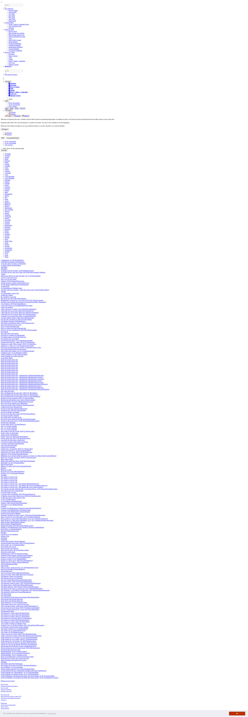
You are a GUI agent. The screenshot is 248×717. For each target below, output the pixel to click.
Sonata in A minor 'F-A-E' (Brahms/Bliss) (13, 559)
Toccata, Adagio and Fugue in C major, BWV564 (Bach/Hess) (20, 609)
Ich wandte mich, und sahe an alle (11, 417)
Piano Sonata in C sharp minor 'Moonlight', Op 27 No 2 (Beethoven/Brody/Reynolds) (27, 520)
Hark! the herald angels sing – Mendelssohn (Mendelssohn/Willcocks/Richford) (25, 389)
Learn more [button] (52, 713)
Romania (7, 227)
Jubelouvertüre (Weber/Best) (9, 435)
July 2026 (12, 14)
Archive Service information (8, 705)
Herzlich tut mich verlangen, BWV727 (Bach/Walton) (17, 398)
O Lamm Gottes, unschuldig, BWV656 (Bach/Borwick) (18, 494)
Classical (7, 171)
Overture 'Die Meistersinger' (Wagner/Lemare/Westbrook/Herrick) (21, 508)
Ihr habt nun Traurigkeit (8, 422)
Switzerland (8, 248)
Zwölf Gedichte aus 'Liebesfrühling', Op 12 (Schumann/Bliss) (20, 672)
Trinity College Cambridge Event (19, 24)
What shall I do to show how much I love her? (15, 658)
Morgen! (3, 468)
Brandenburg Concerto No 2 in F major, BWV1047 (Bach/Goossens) (22, 300)
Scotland (7, 234)
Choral (7, 169)
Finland (7, 182)
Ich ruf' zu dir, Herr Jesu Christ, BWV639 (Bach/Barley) (18, 414)
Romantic (8, 229)
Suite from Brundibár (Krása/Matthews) (13, 569)
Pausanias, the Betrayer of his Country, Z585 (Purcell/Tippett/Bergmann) (23, 515)
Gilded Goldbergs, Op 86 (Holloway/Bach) (14, 354)
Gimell (11, 59)
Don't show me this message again (13, 148)
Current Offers (9, 22)
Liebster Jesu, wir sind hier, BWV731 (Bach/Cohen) (17, 449)
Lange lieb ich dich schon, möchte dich (13, 440)
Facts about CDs (5, 694)
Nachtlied (4, 475)
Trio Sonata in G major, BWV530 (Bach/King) (15, 622)
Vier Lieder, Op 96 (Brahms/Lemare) (12, 632)
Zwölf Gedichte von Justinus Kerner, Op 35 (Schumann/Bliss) (20, 674)
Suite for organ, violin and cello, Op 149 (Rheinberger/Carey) (19, 567)
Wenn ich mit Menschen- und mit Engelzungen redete (17, 657)
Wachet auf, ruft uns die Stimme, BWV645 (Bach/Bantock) (19, 644)
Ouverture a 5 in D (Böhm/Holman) (12, 505)
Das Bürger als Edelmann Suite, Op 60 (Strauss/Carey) (17, 323)
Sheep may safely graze (8, 552)
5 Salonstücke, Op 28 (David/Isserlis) (12, 260)
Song (6, 239)
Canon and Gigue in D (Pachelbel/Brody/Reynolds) (16, 305)
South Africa (8, 241)
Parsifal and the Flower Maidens (11, 513)
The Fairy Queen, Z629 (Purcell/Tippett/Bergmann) (16, 581)
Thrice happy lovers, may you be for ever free (15, 604)
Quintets (7, 223)
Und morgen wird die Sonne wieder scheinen (14, 627)
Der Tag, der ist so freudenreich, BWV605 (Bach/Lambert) (19, 330)
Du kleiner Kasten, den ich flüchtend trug (13, 337)
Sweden (7, 246)
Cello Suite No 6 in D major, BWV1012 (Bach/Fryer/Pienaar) (20, 312)
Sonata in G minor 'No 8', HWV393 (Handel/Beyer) (17, 560)
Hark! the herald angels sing (9, 360)
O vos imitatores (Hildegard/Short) (11, 501)
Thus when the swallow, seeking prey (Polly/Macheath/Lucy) (19, 606)
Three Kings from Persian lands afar (12, 599)
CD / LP (22, 108)
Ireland (7, 196)
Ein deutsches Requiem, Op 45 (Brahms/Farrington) (17, 340)
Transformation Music (7, 611)
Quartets (7, 222)
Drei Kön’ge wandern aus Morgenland (13, 335)
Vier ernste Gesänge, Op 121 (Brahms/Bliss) (14, 629)
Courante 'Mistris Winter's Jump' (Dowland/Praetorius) (17, 318)
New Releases (9, 9)
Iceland (7, 190)
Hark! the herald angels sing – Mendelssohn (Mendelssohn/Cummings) (22, 379)
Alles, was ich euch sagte (8, 279)
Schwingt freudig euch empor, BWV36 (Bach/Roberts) (17, 543)
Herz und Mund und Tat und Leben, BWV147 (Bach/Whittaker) (20, 396)
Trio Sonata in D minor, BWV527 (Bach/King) (15, 616)
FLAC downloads (14, 103)
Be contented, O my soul (8, 297)
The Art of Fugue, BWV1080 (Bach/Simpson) (15, 573)
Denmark (7, 180)
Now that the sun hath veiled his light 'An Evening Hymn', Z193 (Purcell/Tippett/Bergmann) (29, 489)
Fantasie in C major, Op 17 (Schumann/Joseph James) (17, 346)
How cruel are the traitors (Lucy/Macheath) (14, 403)
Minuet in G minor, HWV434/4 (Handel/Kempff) (16, 466)
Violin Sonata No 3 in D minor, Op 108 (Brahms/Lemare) (18, 641)
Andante (3, 291)
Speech (7, 244)
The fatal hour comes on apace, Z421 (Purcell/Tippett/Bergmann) (21, 583)
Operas (7, 213)
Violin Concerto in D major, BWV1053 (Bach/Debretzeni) (19, 634)
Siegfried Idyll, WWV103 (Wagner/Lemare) (14, 553)
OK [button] (237, 713)
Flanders (7, 183)
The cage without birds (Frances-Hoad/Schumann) (16, 580)
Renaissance (8, 225)
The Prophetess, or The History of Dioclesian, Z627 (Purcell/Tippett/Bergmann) (25, 590)
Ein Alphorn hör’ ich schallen (10, 339)
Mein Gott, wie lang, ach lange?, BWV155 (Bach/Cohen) (18, 457)
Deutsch (13, 114)
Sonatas (7, 237)
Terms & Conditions (6, 689)
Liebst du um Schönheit (8, 447)
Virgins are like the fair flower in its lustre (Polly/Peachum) (19, 643)
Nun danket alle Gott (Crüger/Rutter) (12, 491)
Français (13, 112)
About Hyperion (5, 708)
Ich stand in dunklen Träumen (10, 415)
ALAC (16, 108)
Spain (6, 243)
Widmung (4, 662)
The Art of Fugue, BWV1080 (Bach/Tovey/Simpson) (17, 574)
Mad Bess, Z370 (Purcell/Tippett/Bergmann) (14, 454)
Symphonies (8, 250)
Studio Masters (13, 42)
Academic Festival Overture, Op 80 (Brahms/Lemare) (17, 270)
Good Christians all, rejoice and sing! (12, 356)
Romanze (4, 532)
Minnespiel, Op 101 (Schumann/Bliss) (12, 463)
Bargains (11, 28)
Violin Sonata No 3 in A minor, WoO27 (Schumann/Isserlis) (19, 639)
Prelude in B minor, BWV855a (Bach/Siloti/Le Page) (17, 525)
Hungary (7, 189)
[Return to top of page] (8, 681)
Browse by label (10, 52)
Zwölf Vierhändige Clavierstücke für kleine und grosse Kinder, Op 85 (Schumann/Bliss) (28, 676)
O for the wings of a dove (8, 492)
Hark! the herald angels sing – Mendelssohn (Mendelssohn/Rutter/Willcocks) (24, 384)
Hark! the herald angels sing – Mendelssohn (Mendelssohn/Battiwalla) (22, 375)
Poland (7, 218)
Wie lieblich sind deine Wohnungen (11, 663)
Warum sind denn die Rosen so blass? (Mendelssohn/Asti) (18, 646)
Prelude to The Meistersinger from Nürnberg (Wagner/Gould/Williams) (22, 527)
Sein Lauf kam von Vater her (9, 548)
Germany (4, 150)
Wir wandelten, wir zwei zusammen (12, 667)
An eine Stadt (5, 286)
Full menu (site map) (11, 74)
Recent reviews (13, 10)
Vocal (6, 255)
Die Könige (4, 332)
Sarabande (4, 538)
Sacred (7, 232)
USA (6, 253)
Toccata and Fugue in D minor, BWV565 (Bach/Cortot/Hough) (20, 608)
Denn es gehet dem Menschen (10, 326)
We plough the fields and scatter (10, 650)
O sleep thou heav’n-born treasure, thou (13, 498)
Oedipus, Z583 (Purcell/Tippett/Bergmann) (14, 503)
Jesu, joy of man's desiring (9, 426)
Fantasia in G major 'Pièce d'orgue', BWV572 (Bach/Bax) (18, 344)
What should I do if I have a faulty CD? (11, 696)
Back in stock (13, 31)
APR (10, 57)
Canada (7, 164)
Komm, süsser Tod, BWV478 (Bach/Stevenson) (15, 438)
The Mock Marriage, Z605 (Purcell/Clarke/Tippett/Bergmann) (20, 587)
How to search (4, 684)
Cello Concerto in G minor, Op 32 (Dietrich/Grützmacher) (18, 309)
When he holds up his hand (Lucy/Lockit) (13, 660)
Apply (10, 99)
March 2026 (12, 21)
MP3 (6, 101)
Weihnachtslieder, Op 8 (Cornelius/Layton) (14, 655)
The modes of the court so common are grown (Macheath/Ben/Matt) (21, 588)
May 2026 (12, 17)
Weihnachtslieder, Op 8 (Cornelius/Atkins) (14, 651)
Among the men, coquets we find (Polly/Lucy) (15, 283)
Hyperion (11, 54)
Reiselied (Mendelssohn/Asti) (10, 531)
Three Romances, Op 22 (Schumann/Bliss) (14, 602)
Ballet (6, 159)
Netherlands (8, 208)
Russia (7, 230)
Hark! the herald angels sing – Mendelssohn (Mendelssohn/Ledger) (21, 381)
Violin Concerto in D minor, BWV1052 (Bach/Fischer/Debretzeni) (21, 636)
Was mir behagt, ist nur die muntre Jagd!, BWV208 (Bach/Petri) (20, 648)
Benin (6, 162)
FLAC (11, 108)
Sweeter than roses (6, 571)
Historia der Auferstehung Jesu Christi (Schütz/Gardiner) (18, 400)
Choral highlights (14, 49)
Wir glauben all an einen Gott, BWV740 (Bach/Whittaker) (18, 665)
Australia (7, 155)
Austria (7, 157)
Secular (7, 236)
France (7, 185)
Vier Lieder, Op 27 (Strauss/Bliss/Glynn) (13, 630)
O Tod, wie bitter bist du (8, 499)
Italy (6, 197)
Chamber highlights (15, 45)
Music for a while (6, 470)
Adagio (3, 274)
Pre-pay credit (4, 688)
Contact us (3, 700)
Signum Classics (14, 64)
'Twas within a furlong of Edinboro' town (13, 623)
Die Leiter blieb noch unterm (9, 333)
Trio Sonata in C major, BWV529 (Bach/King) (15, 613)
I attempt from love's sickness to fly (11, 407)
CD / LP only (13, 106)
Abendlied (4, 267)
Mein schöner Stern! (7, 459)
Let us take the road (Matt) (9, 445)
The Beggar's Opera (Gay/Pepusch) (12, 576)
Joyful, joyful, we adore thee (9, 433)
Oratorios (7, 215)
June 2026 (12, 15)
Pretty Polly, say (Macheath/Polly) (11, 529)
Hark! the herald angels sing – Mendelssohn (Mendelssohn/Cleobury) (22, 377)
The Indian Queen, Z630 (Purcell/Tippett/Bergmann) (17, 585)
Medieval (7, 204)
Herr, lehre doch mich (7, 391)
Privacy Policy (4, 706)
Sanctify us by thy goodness (9, 534)
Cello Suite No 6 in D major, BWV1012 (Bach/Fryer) (17, 311)
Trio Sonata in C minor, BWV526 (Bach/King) (15, 615)
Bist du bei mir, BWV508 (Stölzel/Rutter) (13, 298)
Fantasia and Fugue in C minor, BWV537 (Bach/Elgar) (18, 342)
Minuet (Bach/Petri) (7, 464)
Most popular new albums (16, 33)
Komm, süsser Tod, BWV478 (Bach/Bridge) (14, 436)
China (6, 168)
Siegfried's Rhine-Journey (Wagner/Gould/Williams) (17, 555)
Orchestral (8, 216)
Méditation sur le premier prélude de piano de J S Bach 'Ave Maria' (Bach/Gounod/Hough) (28, 456)
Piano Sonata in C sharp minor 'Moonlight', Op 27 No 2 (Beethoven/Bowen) (24, 519)
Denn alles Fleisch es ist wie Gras (11, 325)
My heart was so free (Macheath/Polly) (13, 471)
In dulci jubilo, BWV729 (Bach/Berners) (13, 424)
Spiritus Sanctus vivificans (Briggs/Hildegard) (15, 562)
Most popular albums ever (16, 35)
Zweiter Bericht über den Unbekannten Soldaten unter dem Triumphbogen (23, 670)
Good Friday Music (7, 358)
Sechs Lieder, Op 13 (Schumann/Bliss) (13, 545)
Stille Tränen (5, 566)
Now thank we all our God (9, 477)
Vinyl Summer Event (15, 26)
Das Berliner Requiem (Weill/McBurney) (13, 321)
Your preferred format (13, 138)
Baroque (7, 161)
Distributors (4, 703)
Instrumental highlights (15, 47)
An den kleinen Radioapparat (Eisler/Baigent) (15, 284)
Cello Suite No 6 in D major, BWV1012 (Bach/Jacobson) (18, 314)
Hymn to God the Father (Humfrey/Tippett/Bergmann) (17, 405)
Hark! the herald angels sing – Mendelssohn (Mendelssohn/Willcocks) (22, 387)
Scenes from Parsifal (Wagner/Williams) (13, 541)
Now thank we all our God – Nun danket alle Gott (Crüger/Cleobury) (22, 487)
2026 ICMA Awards (15, 40)
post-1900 (8, 220)
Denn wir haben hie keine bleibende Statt (13, 328)
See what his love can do (8, 546)
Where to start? (9, 29)
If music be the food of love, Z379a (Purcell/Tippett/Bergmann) (20, 421)
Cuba (6, 175)
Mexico (7, 206)
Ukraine (7, 251)
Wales (6, 257)
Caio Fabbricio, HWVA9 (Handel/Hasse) (13, 304)
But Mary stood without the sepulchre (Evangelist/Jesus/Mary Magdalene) (23, 302)
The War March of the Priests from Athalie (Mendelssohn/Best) (20, 597)
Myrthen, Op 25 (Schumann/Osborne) (12, 473)
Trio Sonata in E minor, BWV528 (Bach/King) (15, 620)
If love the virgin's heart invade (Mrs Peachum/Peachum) (18, 419)
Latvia (7, 201)
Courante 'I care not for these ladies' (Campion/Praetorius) (18, 316)
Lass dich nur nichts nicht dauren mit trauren (14, 442)
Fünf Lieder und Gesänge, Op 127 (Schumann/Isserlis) (17, 351)
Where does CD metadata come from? (10, 698)
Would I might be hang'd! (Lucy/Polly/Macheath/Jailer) (17, 669)
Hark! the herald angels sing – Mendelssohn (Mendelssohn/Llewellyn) (22, 382)
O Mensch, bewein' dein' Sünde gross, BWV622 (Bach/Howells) (21, 496)
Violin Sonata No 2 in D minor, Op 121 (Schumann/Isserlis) (19, 637)
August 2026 (12, 12)
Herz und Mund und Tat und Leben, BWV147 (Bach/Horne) (19, 394)
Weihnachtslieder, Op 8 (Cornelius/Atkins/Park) (15, 653)
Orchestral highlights (15, 43)
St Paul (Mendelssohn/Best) (9, 564)
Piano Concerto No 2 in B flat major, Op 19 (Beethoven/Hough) (20, 517)
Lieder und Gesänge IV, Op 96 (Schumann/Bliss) (16, 450)
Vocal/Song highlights (15, 50)
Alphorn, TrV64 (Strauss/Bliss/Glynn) (12, 281)
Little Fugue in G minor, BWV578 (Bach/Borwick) (16, 452)
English (9, 116)
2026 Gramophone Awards (17, 36)
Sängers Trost (5, 536)
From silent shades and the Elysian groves (13, 349)
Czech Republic (9, 176)
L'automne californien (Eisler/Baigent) (12, 443)
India (6, 192)
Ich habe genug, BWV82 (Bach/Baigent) (13, 410)
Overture (3, 506)
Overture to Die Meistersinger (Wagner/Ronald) (15, 512)
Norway (7, 211)
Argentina (8, 154)
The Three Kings (6, 594)
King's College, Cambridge (17, 61)
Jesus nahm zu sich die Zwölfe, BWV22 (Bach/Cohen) (17, 431)
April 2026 (12, 19)
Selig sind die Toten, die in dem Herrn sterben (15, 550)
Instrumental (8, 194)
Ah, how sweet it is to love (9, 277)
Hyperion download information (9, 686)
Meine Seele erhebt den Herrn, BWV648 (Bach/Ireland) (18, 461)
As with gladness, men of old (10, 293)
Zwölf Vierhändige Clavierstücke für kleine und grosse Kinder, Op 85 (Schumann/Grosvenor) (29, 677)
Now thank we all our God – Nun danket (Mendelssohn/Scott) (20, 484)
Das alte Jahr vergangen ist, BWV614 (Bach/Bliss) (16, 319)
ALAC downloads (14, 104)
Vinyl (10, 38)
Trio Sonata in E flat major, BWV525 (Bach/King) (16, 618)
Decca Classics (13, 56)
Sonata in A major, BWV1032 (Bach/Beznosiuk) (16, 557)
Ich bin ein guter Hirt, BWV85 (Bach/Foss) (14, 408)
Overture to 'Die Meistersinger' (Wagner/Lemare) (16, 510)
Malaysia (7, 203)
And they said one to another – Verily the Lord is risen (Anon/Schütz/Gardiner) (25, 290)
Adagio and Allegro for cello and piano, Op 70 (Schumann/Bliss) (21, 276)
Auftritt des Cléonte (7, 295)
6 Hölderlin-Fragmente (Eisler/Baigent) (13, 262)
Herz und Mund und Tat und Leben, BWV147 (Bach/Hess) (19, 393)
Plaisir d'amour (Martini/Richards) (11, 524)
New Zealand (9, 209)
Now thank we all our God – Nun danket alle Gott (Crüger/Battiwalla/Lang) (24, 485)
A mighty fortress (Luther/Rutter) (11, 265)
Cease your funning (7, 307)
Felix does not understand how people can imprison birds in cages (21, 347)
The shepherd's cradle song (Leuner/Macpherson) (16, 592)
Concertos (8, 173)
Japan (6, 199)
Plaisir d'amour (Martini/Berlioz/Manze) (13, 522)
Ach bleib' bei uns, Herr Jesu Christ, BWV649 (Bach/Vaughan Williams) (23, 272)
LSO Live (12, 63)
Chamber (7, 166)
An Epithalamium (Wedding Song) (11, 288)
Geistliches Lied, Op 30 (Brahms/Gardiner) (14, 353)
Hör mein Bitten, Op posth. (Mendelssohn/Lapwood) (17, 401)
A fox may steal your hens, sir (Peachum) (13, 263)
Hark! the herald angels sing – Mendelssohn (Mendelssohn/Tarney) (21, 386)
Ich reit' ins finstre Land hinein (10, 412)
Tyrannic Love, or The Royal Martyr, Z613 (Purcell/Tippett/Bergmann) (22, 625)
